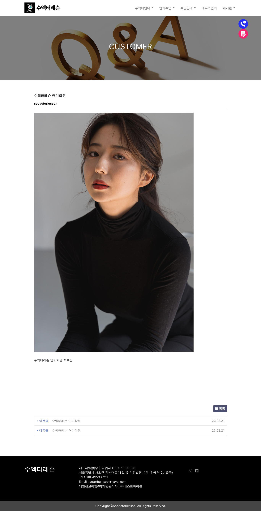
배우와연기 (209, 8)
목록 (221, 408)
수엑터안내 (143, 8)
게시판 (228, 8)
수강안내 (186, 8)
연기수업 (165, 8)
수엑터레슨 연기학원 (66, 421)
